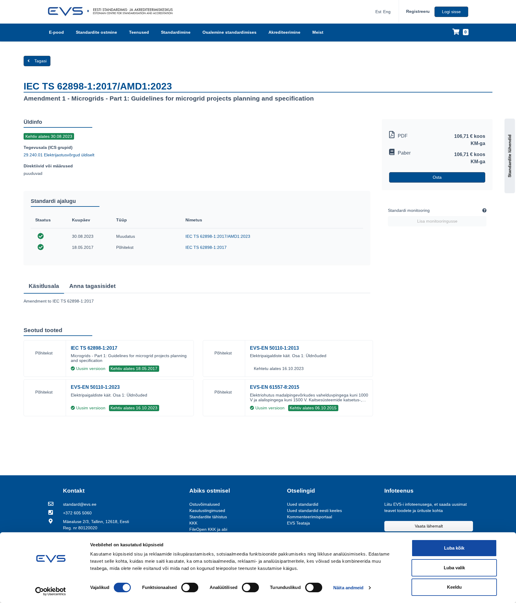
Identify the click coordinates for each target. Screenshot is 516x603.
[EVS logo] (112, 11)
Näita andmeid (348, 587)
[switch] (189, 587)
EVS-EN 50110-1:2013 (274, 348)
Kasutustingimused (207, 510)
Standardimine (176, 32)
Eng (387, 11)
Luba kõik (454, 547)
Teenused (139, 32)
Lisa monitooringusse (437, 221)
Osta (437, 177)
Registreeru (418, 11)
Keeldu (454, 587)
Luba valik (454, 567)
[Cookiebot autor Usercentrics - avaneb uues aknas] (50, 591)
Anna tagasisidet (92, 286)
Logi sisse (451, 11)
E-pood (56, 32)
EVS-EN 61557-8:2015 (274, 387)
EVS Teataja (298, 523)
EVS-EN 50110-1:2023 (95, 387)
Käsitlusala (44, 286)
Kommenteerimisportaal (309, 516)
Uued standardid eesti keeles (314, 510)
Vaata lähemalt (429, 526)
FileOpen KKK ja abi (208, 529)
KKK (193, 523)
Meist (317, 32)
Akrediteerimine (284, 32)
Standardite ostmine (96, 32)
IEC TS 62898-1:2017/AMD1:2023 (217, 236)
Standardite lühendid (509, 156)
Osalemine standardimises (229, 32)
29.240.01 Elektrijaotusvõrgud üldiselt (59, 154)
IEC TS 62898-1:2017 (206, 247)
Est (378, 11)
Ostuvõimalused (204, 504)
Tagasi (40, 60)
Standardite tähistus (208, 516)
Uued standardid (302, 504)
